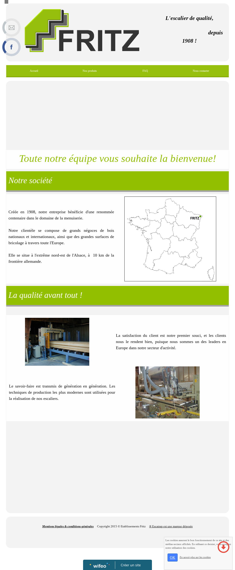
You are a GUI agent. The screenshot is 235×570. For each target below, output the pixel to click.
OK (172, 557)
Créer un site (131, 565)
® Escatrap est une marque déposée (171, 526)
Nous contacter (201, 70)
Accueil (34, 70)
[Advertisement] (117, 115)
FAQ (145, 70)
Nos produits (90, 70)
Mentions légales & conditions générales (68, 526)
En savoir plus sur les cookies (195, 557)
